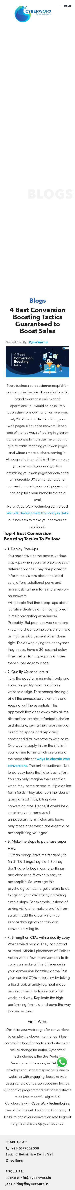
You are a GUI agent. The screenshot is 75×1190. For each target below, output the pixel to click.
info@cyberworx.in (35, 1178)
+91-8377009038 (25, 1148)
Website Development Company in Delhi (38, 513)
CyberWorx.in (38, 342)
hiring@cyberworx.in (31, 1184)
